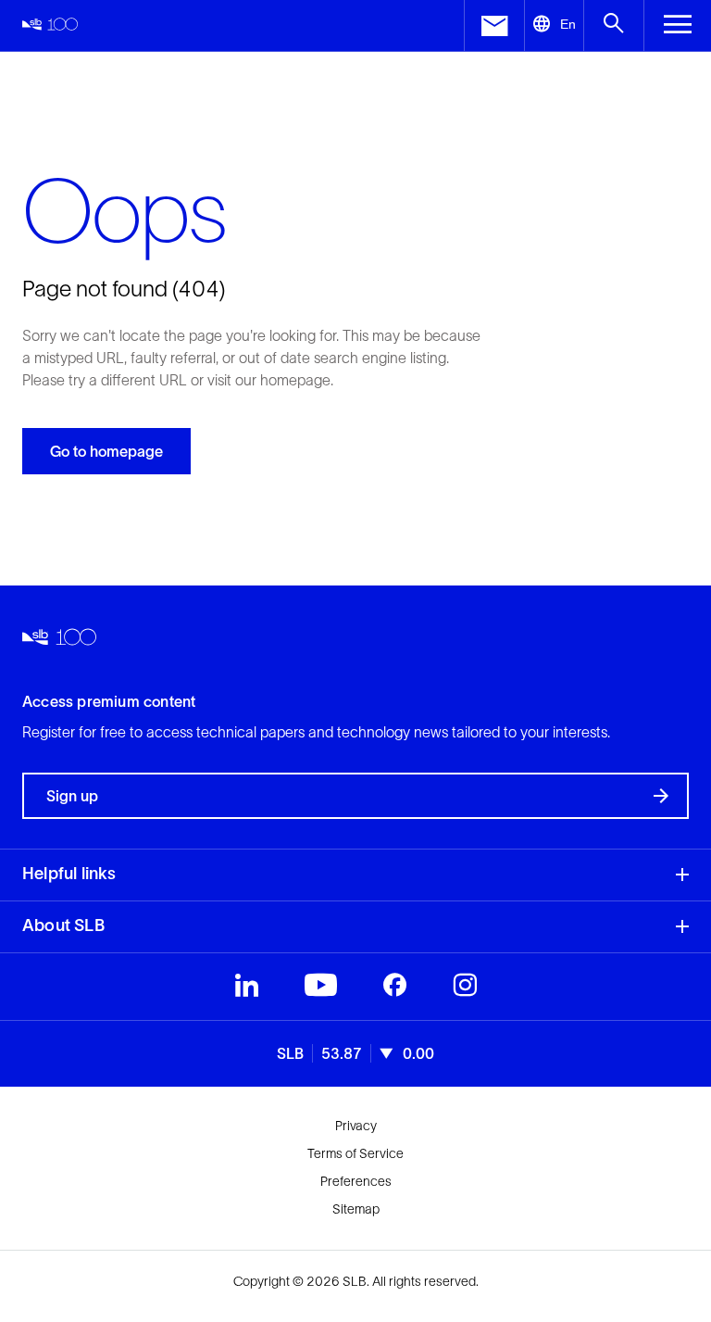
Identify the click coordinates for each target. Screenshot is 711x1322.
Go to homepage (106, 451)
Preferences (356, 1181)
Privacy (356, 1125)
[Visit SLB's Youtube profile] (321, 989)
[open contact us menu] (494, 25)
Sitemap (356, 1209)
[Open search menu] (613, 25)
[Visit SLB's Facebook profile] (394, 989)
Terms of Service (355, 1153)
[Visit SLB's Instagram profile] (465, 989)
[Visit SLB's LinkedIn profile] (246, 989)
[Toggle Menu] (677, 25)
